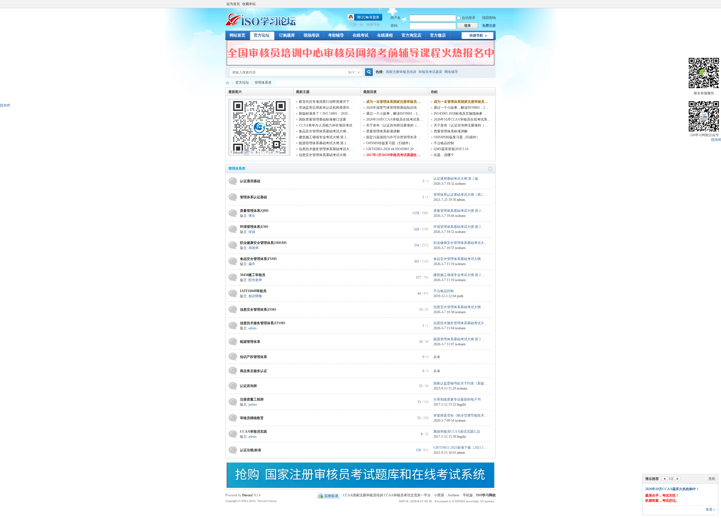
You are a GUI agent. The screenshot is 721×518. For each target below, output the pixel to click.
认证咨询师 (248, 386)
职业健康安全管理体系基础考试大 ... (460, 243)
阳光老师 (255, 280)
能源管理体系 (250, 342)
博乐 (251, 216)
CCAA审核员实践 (253, 431)
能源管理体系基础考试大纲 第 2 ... (324, 143)
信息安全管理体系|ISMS (258, 310)
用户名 (395, 18)
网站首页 (237, 35)
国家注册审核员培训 (401, 72)
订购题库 (287, 35)
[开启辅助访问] (494, 3)
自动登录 (468, 18)
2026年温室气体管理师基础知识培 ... (393, 108)
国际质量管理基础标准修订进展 (322, 119)
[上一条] (665, 478)
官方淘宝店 (411, 35)
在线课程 (385, 35)
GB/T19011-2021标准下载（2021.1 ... (460, 448)
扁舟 (251, 264)
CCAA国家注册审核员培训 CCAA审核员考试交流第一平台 (387, 495)
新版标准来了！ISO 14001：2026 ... (325, 113)
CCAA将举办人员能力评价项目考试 (325, 125)
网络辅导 (451, 72)
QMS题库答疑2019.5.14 (451, 149)
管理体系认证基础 (253, 197)
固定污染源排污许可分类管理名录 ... (393, 137)
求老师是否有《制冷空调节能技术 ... (460, 415)
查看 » (710, 510)
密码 (394, 26)
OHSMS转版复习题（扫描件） (389, 143)
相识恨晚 (255, 296)
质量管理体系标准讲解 (383, 131)
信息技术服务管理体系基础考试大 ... (326, 149)
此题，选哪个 (444, 155)
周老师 (253, 248)
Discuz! (247, 495)
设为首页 (233, 4)
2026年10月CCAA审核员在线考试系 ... (394, 119)
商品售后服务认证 (253, 371)
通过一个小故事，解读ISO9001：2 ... (393, 113)
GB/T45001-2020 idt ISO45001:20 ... (391, 149)
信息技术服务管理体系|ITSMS (262, 323)
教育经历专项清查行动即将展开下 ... (326, 102)
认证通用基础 (250, 181)
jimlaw (252, 404)
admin (461, 200)
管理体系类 (236, 168)
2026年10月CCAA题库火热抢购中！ (672, 489)
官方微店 (438, 35)
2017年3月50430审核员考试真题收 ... (393, 155)
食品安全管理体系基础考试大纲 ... (324, 131)
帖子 (351, 72)
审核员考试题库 (430, 72)
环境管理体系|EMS (254, 227)
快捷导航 (476, 35)
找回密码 (489, 18)
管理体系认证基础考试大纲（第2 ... (459, 195)
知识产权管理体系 (253, 357)
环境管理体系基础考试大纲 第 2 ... (458, 227)
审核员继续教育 (252, 418)
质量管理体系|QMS (254, 211)
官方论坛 (262, 35)
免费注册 (489, 26)
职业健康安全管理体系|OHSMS (263, 243)
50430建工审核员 (252, 275)
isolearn (460, 184)
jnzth (460, 296)
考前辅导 (336, 35)
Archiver (453, 495)
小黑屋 (439, 495)
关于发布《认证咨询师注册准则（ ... (393, 125)
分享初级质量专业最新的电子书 (457, 399)
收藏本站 (249, 4)
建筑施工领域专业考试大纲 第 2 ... (324, 137)
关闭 (711, 479)
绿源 (251, 232)
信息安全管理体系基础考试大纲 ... (324, 155)
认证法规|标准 (250, 450)
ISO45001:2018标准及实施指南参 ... (460, 113)
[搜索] (368, 72)
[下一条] (677, 478)
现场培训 (311, 35)
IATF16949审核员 (253, 291)
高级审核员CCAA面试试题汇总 (456, 431)
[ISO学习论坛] (260, 27)
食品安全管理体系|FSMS (258, 259)
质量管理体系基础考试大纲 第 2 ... (458, 211)
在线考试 (360, 35)
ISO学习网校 (486, 495)
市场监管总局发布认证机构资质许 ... (326, 108)
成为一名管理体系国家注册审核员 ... (393, 102)
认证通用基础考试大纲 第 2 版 (455, 179)
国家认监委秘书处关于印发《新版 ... (460, 383)
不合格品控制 (444, 143)
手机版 (468, 495)
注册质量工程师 (252, 399)
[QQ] (328, 495)
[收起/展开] (490, 168)
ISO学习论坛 (227, 83)
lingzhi (461, 404)
